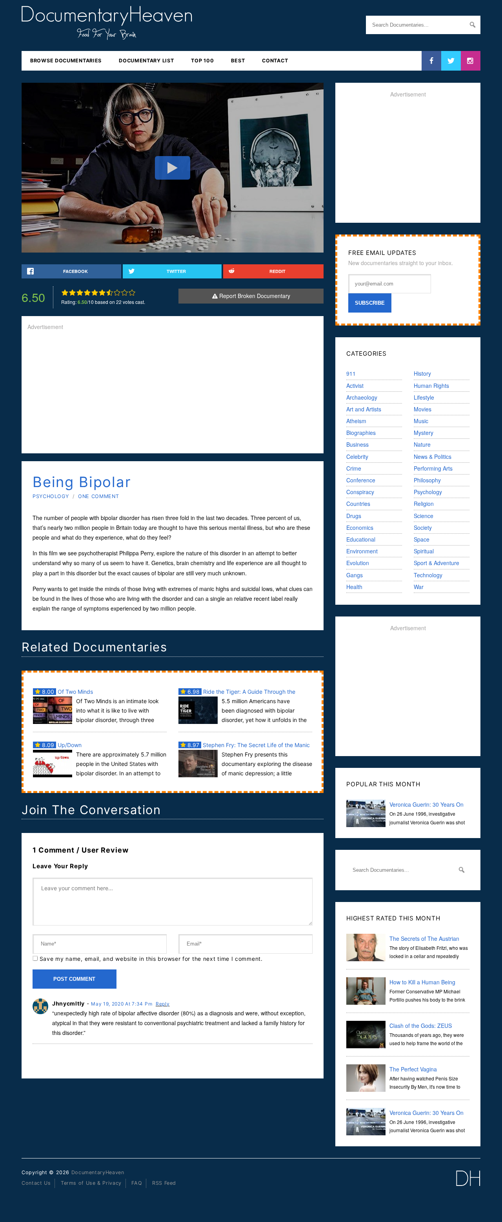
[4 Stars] (87, 292)
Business (357, 444)
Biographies (361, 432)
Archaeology (361, 397)
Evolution (357, 563)
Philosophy (427, 480)
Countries (358, 503)
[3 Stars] (79, 292)
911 (351, 373)
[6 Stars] (102, 292)
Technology (428, 575)
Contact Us (36, 1183)
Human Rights (431, 385)
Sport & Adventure (436, 563)
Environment (362, 551)
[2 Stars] (72, 292)
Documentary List (146, 61)
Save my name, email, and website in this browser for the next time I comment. (151, 958)
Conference (360, 480)
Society (423, 527)
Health (354, 587)
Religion (424, 503)
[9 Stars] (124, 292)
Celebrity (357, 456)
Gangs (354, 575)
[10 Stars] (132, 292)
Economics (359, 527)
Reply (163, 1004)
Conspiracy (360, 492)
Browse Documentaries (66, 61)
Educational (360, 539)
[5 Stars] (94, 292)
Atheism (356, 421)
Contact (275, 61)
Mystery (423, 432)
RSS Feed (164, 1183)
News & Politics (432, 456)
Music (421, 421)
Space (421, 539)
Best (238, 61)
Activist (355, 385)
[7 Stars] (109, 292)
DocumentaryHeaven (97, 1172)
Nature (422, 444)
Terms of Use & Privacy (91, 1183)
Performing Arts (433, 468)
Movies (422, 409)
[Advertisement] (172, 392)
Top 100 (202, 61)
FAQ (136, 1183)
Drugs (353, 516)
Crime (353, 468)
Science (423, 516)
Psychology (51, 496)
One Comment (98, 496)
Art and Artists (363, 409)
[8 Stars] (117, 292)
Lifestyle (424, 397)
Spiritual (424, 551)
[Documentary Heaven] (107, 35)
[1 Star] (65, 292)
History (422, 373)
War (419, 587)
